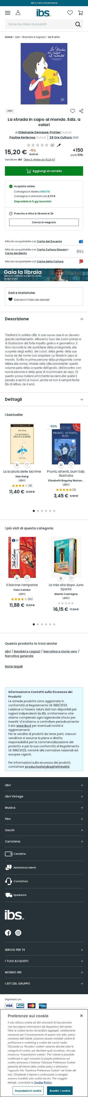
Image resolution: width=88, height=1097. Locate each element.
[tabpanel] (44, 73)
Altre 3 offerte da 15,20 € (39, 159)
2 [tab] (38, 511)
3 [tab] (42, 511)
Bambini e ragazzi (27, 651)
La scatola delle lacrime (22, 472)
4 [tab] (46, 511)
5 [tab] (50, 511)
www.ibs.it (23, 726)
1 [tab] (44, 101)
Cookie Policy (43, 1082)
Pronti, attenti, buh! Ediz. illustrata (66, 474)
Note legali (14, 666)
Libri (8, 651)
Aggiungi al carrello (47, 171)
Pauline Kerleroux (22, 137)
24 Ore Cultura (61, 137)
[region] (44, 1053)
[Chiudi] (81, 1015)
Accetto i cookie (60, 1090)
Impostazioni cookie (28, 1090)
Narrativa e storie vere (60, 651)
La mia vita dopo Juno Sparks (66, 587)
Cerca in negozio (44, 222)
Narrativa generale (19, 656)
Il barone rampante (22, 585)
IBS (20, 159)
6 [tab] (54, 511)
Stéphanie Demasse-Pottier (39, 132)
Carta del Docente (49, 241)
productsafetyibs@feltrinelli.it (47, 767)
